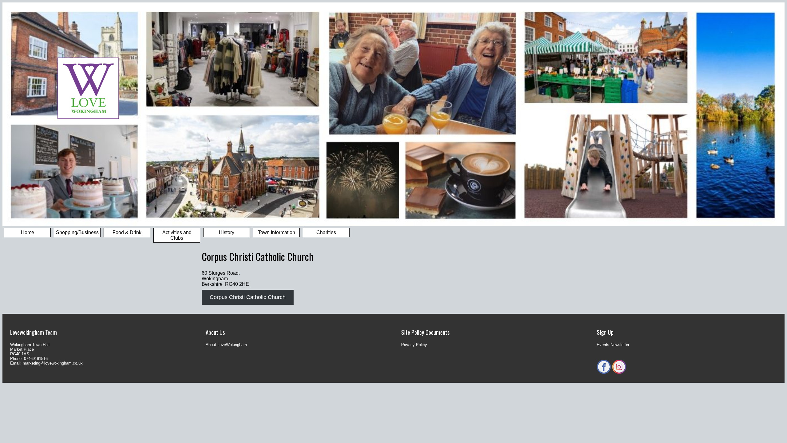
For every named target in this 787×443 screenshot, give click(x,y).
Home (27, 232)
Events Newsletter (613, 344)
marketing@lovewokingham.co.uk (53, 363)
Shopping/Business (77, 232)
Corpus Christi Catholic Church (248, 297)
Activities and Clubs (177, 235)
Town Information (276, 232)
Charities (326, 232)
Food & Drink (127, 232)
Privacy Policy (414, 344)
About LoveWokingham (226, 344)
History (226, 232)
